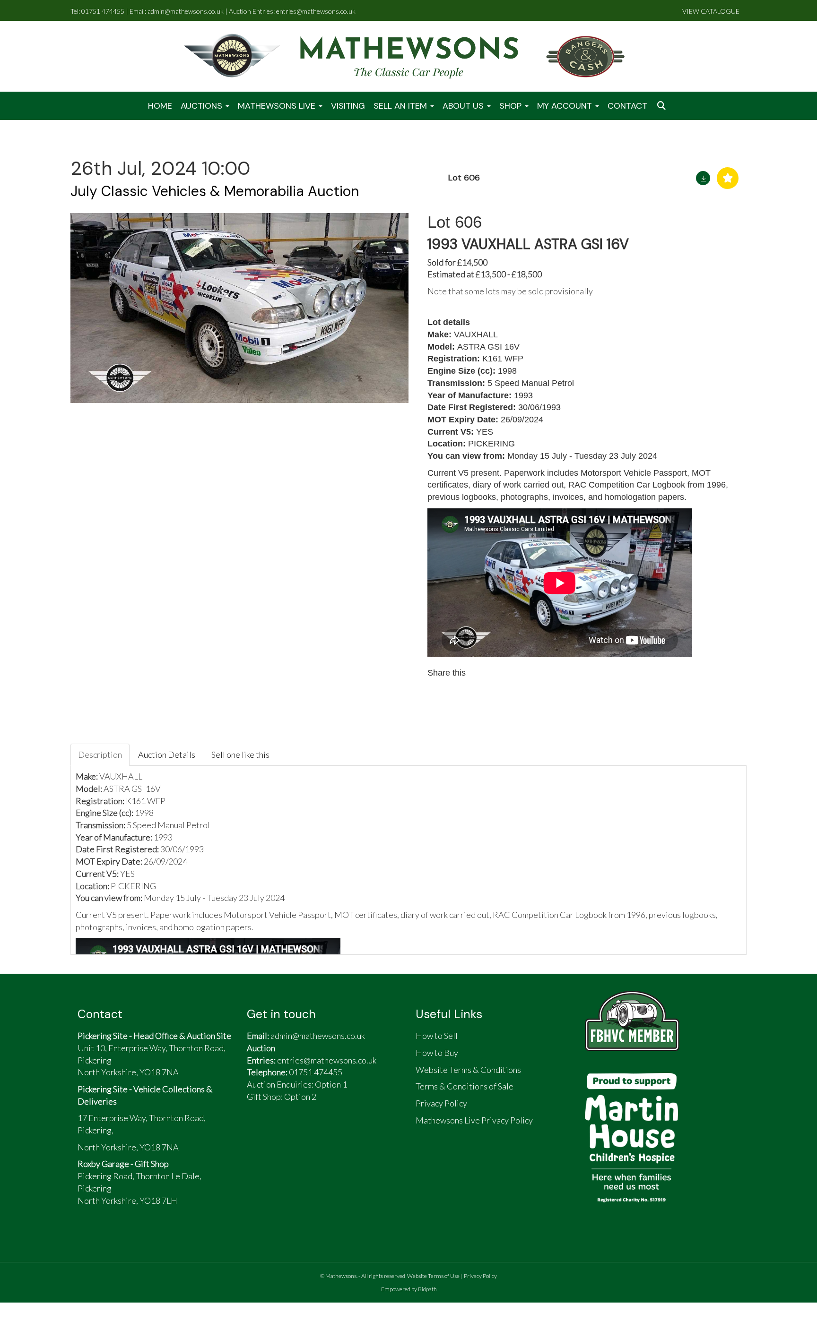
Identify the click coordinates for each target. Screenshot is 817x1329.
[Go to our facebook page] (258, 1134)
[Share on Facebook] (482, 672)
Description (100, 754)
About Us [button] (464, 105)
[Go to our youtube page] (302, 1134)
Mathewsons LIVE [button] (278, 105)
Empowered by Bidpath (409, 1289)
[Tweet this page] (502, 672)
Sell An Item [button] (401, 105)
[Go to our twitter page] (281, 1134)
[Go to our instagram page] (522, 672)
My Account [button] (565, 105)
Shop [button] (511, 105)
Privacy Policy (480, 1275)
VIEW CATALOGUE (710, 11)
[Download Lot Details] (703, 178)
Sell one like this (240, 754)
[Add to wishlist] (727, 178)
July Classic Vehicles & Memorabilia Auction (214, 191)
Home (160, 105)
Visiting (348, 105)
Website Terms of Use (433, 1275)
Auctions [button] (203, 105)
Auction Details (166, 754)
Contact (627, 105)
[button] (662, 106)
